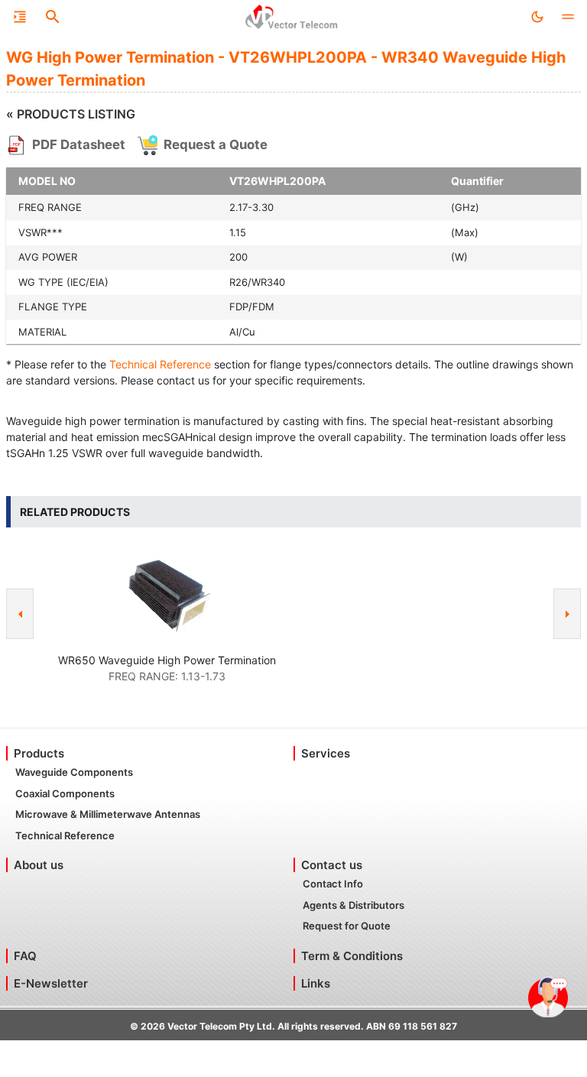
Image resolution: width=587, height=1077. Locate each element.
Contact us (331, 865)
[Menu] (20, 17)
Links (315, 983)
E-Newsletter (51, 983)
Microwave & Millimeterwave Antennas (107, 814)
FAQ (25, 956)
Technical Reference (160, 364)
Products (39, 753)
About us (38, 865)
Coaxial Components (65, 793)
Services (325, 753)
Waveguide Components (74, 772)
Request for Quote (347, 926)
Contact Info (333, 883)
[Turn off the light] (537, 16)
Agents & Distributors (353, 905)
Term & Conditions (352, 956)
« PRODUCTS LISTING (70, 114)
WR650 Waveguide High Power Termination (167, 660)
